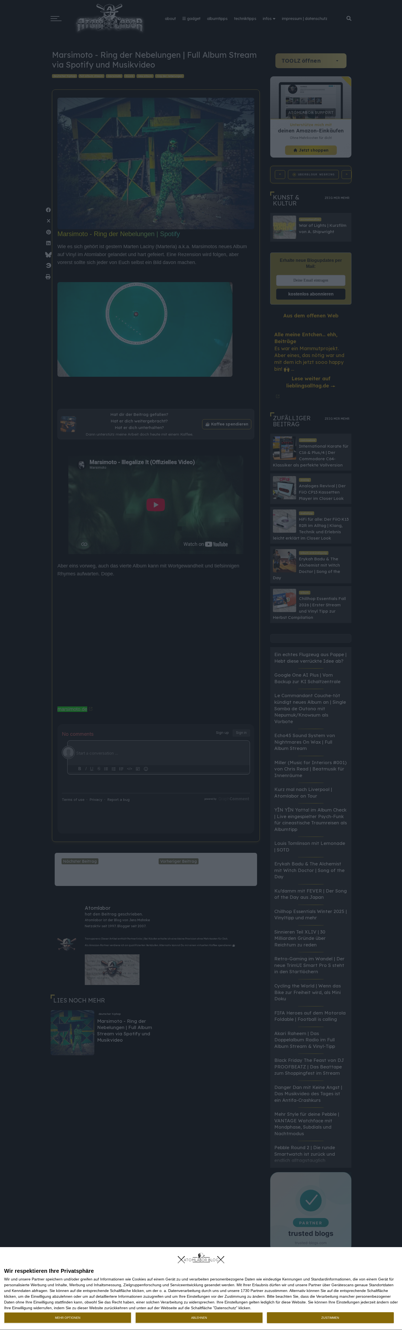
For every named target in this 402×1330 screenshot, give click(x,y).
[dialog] (201, 1288)
